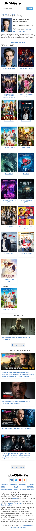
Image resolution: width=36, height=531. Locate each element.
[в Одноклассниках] (24, 480)
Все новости (18, 345)
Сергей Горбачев (7, 505)
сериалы (31, 484)
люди (16, 487)
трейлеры (4, 484)
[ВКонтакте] (11, 480)
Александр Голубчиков (14, 503)
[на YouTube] (20, 480)
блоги (3, 487)
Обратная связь (27, 525)
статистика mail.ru (27, 489)
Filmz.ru (15, 498)
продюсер (21, 31)
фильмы (22, 484)
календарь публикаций (9, 489)
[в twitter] (16, 480)
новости (13, 484)
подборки (30, 487)
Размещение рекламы (18, 527)
